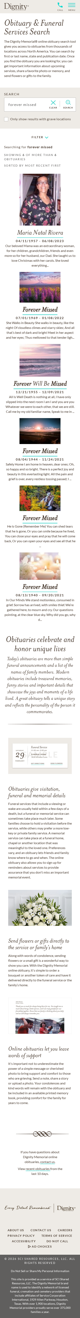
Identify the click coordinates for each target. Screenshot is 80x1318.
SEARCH (11, 94)
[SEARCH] (68, 102)
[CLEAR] (53, 103)
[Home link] (16, 6)
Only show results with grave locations (40, 119)
